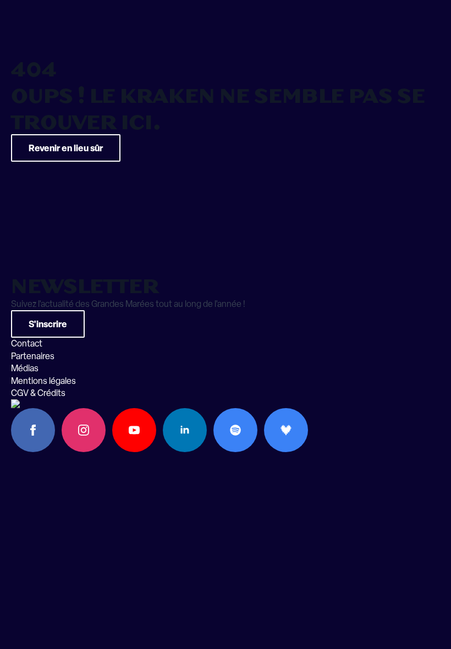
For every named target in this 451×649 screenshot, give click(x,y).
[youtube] (134, 430)
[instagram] (84, 430)
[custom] (235, 430)
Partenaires (32, 356)
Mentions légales (43, 381)
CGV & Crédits (38, 393)
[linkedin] (185, 430)
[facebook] (33, 430)
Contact (26, 343)
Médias (24, 368)
